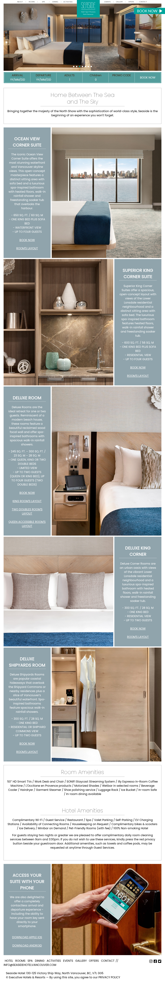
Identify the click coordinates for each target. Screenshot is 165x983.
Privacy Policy (109, 977)
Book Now (27, 240)
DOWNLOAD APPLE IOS (27, 937)
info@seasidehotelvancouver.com (30, 965)
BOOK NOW (148, 11)
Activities (68, 2)
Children (95, 75)
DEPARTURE (43, 75)
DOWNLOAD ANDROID (27, 945)
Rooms (32, 2)
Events (107, 2)
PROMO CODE (121, 75)
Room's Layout (27, 248)
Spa (43, 2)
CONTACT (143, 2)
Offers (131, 2)
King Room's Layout (27, 501)
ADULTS (69, 75)
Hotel (9, 961)
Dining (55, 2)
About (20, 2)
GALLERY (119, 2)
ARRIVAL (17, 75)
